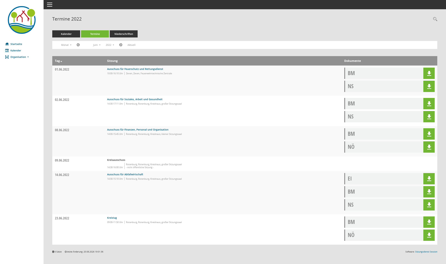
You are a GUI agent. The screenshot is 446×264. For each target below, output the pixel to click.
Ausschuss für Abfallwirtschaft (125, 174)
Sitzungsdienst (426, 251)
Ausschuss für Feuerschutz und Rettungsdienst (135, 69)
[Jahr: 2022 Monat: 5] (78, 45)
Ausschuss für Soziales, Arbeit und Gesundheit (135, 99)
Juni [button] (95, 45)
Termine (95, 34)
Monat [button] (65, 45)
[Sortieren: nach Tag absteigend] (61, 61)
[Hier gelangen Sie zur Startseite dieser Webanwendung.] (22, 20)
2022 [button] (109, 45)
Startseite (16, 44)
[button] (22, 57)
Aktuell (132, 45)
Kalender (15, 50)
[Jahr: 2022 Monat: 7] (121, 45)
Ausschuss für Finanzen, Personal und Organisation (137, 129)
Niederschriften (123, 34)
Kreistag (112, 217)
